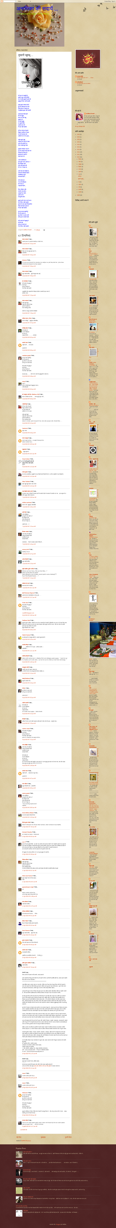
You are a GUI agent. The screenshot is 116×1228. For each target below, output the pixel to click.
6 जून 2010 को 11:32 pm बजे (29, 486)
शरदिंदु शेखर (25, 328)
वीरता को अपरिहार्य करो (28, 1197)
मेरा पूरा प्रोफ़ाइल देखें (80, 126)
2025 (78, 134)
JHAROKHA (92, 594)
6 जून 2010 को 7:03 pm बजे (29, 255)
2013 (78, 149)
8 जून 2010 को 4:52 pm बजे (29, 697)
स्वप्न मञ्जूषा (25, 438)
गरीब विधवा (25, 1210)
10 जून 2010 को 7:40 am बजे (29, 827)
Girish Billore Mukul (28, 812)
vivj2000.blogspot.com (28, 613)
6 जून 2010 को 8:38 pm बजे (29, 376)
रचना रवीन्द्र (92, 827)
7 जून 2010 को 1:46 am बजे (29, 507)
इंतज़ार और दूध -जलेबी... (92, 576)
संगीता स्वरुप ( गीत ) (27, 318)
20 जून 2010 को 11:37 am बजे (29, 1053)
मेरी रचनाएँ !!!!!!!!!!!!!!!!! (92, 802)
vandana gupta (26, 355)
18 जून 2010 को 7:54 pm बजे (29, 967)
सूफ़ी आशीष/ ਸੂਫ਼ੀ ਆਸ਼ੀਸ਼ (28, 568)
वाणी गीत (24, 512)
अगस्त (79, 169)
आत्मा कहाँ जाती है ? (27, 1152)
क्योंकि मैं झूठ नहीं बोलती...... (93, 906)
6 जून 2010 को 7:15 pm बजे (29, 295)
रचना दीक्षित (25, 744)
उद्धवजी (91, 967)
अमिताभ (91, 516)
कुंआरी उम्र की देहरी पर (93, 405)
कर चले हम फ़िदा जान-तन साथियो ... (84, 83)
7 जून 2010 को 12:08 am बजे (29, 497)
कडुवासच (24, 449)
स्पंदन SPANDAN (93, 574)
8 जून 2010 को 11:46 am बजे (29, 662)
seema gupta (25, 793)
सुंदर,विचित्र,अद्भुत (93, 517)
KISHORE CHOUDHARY (93, 746)
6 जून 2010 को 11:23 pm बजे (29, 476)
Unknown (25, 1092)
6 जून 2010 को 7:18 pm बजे (29, 313)
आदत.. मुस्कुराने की (93, 459)
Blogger (58, 1224)
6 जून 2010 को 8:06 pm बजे (29, 350)
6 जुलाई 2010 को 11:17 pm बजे (29, 1126)
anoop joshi (25, 549)
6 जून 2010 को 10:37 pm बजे (29, 453)
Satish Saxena (26, 635)
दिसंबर (80, 159)
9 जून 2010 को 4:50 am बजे (29, 788)
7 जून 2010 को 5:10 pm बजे (29, 563)
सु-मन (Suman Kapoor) (28, 593)
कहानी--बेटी (97, 598)
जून (79, 174)
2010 (78, 157)
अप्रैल (80, 184)
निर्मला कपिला (25, 859)
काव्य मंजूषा (91, 671)
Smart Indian (26, 459)
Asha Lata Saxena (27, 875)
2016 (78, 142)
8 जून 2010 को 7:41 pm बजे (29, 739)
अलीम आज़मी (25, 702)
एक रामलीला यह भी (97, 832)
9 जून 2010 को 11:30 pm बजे (29, 817)
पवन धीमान (24, 783)
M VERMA (25, 281)
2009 (78, 195)
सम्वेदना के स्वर (25, 583)
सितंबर (80, 166)
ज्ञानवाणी (91, 269)
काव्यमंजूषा (91, 934)
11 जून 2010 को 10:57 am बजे (29, 881)
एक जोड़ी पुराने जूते (98, 752)
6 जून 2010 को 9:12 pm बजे (29, 423)
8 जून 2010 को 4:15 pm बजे (29, 683)
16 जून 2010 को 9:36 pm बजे (29, 957)
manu (23, 1073)
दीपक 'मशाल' (25, 921)
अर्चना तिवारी (25, 559)
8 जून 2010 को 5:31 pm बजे (29, 713)
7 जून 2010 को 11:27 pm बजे (29, 597)
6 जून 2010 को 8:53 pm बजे (29, 389)
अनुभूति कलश (92, 381)
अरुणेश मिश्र (25, 644)
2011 (78, 154)
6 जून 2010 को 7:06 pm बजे (29, 266)
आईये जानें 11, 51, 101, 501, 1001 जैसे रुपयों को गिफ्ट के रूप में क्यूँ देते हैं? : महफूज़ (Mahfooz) (94, 807)
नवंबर (79, 161)
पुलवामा (90, 659)
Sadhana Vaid (26, 620)
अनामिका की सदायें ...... (91, 113)
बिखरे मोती (91, 865)
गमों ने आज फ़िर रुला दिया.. (22, 1206)
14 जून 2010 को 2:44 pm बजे (29, 935)
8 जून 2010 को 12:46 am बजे (29, 615)
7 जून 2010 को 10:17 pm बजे (29, 587)
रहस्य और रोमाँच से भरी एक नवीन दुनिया (43, 1066)
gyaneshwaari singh (28, 887)
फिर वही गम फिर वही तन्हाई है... (30, 1179)
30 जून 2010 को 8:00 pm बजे (29, 1115)
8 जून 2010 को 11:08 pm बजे (29, 765)
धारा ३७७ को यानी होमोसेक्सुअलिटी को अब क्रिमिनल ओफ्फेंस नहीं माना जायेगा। (93, 691)
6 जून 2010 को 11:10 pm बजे (29, 466)
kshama (24, 260)
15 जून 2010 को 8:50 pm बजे (29, 944)
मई (79, 182)
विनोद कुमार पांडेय (26, 822)
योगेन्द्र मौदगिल (25, 911)
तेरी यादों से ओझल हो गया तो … (93, 254)
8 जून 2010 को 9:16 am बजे (29, 639)
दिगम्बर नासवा (25, 531)
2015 (78, 144)
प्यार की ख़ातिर (92, 365)
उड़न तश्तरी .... (92, 295)
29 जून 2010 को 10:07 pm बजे (29, 1077)
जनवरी (80, 192)
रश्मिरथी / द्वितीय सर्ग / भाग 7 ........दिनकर (85, 77)
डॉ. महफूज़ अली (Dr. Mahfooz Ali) (30, 394)
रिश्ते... (90, 672)
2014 (78, 147)
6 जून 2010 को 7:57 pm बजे (29, 322)
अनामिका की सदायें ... (37, 8)
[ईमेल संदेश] (44, 230)
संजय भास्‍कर (25, 239)
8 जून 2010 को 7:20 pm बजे (29, 723)
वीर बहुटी (91, 710)
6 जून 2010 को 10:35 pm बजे (29, 444)
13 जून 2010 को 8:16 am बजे (29, 925)
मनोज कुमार (25, 472)
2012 (78, 152)
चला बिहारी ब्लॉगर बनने (27, 491)
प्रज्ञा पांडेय (25, 1120)
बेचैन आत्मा (91, 347)
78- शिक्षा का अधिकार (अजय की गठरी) (93, 557)
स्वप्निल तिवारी (25, 656)
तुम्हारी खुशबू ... (81, 178)
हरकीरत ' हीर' (92, 404)
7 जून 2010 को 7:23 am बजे (29, 526)
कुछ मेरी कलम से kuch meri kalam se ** (93, 321)
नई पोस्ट (18, 1137)
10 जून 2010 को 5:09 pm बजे (29, 854)
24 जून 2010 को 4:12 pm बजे (29, 1068)
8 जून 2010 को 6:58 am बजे (29, 629)
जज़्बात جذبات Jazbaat (92, 363)
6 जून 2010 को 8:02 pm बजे (29, 337)
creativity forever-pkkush (93, 853)
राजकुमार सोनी (25, 667)
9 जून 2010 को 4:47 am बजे (29, 778)
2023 (78, 139)
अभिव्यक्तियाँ (80, 82)
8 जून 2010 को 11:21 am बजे (29, 650)
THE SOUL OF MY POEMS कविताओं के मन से (93, 728)
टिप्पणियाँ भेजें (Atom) (26, 1140)
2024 (78, 137)
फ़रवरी (80, 189)
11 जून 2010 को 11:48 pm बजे (29, 896)
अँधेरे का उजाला (97, 232)
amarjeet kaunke (93, 772)
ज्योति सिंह (24, 404)
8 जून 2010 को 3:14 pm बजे (29, 673)
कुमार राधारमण (25, 940)
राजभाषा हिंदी (80, 76)
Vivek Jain (25, 602)
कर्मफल (79, 176)
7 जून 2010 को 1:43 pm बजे (29, 544)
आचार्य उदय (25, 342)
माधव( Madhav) (26, 678)
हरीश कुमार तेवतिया (26, 962)
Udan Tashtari (26, 481)
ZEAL (23, 688)
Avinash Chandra (27, 832)
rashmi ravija (26, 728)
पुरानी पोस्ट (68, 1137)
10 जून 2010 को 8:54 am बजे (29, 836)
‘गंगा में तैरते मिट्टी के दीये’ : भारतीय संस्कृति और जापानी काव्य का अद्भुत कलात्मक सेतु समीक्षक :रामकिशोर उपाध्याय (93, 387)
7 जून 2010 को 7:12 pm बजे (29, 578)
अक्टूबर (80, 164)
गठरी (90, 555)
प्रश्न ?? (97, 448)
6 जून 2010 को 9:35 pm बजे (29, 432)
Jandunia (24, 428)
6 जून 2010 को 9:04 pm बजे (29, 398)
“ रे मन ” (91, 731)
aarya (23, 381)
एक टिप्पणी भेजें (23, 1129)
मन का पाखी (92, 881)
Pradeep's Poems (92, 619)
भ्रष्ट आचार (91, 867)
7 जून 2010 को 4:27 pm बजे (29, 554)
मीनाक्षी (23, 719)
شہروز (24, 841)
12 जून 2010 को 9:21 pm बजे (29, 915)
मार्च (79, 187)
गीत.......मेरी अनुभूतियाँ (92, 422)
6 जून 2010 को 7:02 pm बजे (29, 243)
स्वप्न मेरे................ (92, 251)
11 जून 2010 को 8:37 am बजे (29, 870)
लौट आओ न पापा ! (27, 1161)
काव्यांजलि (91, 445)
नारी (90, 688)
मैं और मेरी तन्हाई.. (27, 1170)
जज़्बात (90, 227)
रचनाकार (91, 488)
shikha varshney (26, 502)
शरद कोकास (25, 901)
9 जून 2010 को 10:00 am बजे (29, 807)
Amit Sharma (26, 930)
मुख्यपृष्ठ (43, 1137)
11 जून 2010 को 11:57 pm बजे (29, 906)
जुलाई (79, 171)
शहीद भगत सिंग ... (27, 1188)
